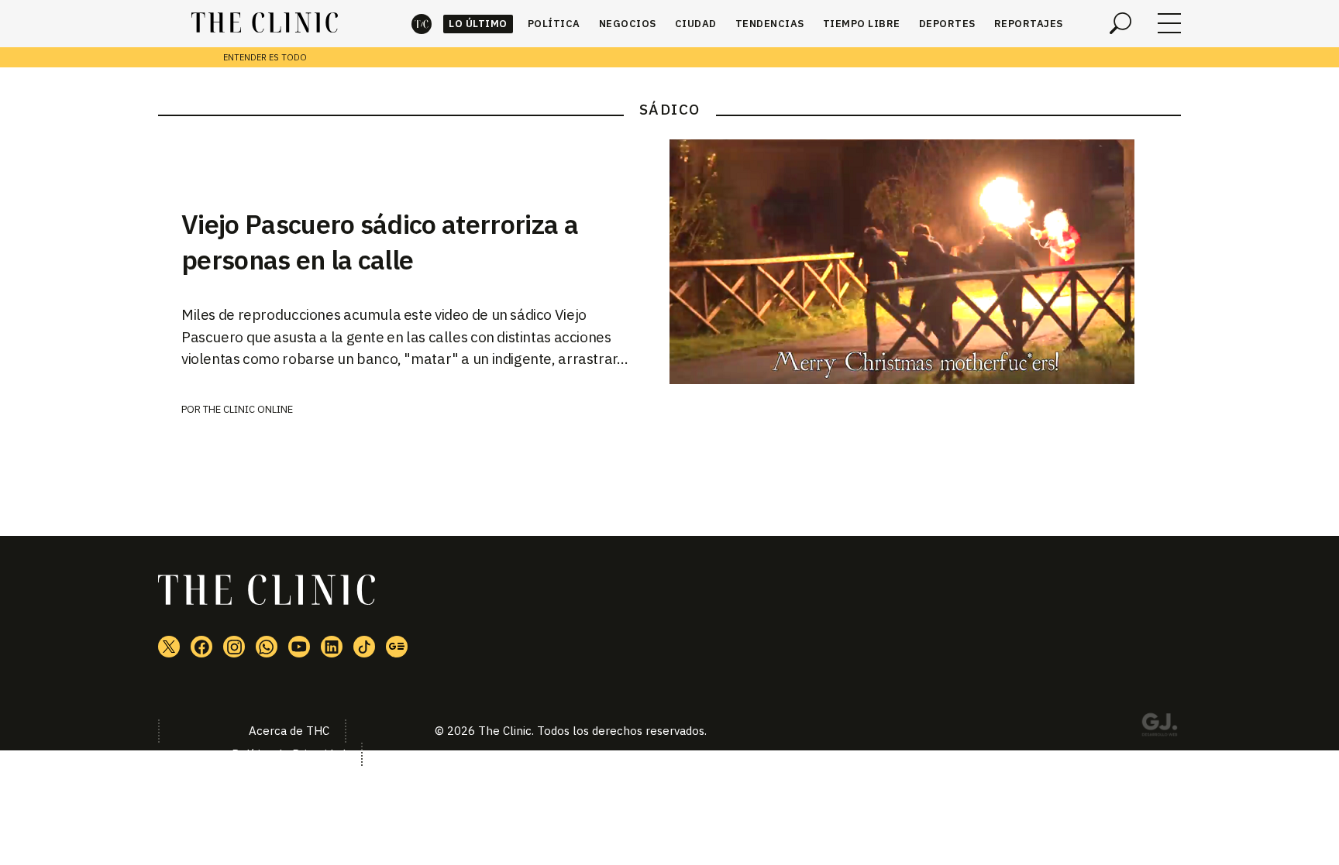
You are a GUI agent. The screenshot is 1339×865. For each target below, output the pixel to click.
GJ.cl (1159, 727)
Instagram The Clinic (234, 646)
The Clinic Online (248, 409)
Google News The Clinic (397, 646)
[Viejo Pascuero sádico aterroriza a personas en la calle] (925, 261)
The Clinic (421, 23)
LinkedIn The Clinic (331, 646)
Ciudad (696, 23)
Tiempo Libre (861, 23)
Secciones (1169, 23)
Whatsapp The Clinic (266, 646)
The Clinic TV (299, 646)
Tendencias (769, 23)
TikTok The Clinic (364, 646)
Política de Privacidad (289, 754)
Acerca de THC (289, 730)
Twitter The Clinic (169, 646)
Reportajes (1028, 23)
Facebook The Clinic (201, 646)
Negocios (627, 23)
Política (554, 23)
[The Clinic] (264, 23)
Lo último (478, 23)
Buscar (1120, 23)
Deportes (947, 23)
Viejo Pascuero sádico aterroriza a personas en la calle (379, 241)
